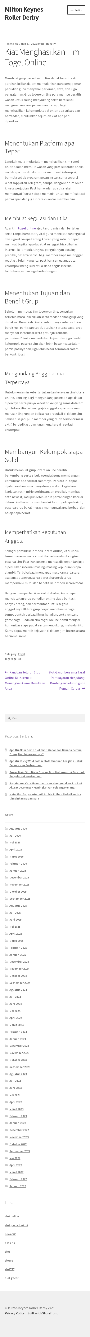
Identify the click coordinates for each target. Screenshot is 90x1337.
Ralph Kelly (48, 44)
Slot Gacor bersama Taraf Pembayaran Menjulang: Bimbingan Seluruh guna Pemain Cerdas (66, 680)
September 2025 (19, 898)
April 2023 (15, 1102)
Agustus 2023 (18, 1074)
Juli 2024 (15, 997)
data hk (10, 1243)
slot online (12, 1216)
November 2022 (19, 1137)
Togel (21, 654)
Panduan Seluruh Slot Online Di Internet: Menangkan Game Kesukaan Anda (25, 680)
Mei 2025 (14, 926)
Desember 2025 (19, 877)
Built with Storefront (42, 1313)
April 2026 (15, 849)
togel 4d (15, 659)
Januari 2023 (17, 1123)
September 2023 (19, 1067)
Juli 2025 (15, 913)
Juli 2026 (15, 835)
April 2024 (15, 1018)
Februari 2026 (18, 863)
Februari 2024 (18, 1032)
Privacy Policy (14, 1313)
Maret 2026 (16, 856)
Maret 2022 (16, 1172)
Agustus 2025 (18, 906)
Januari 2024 (17, 1039)
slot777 (9, 1269)
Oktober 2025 (18, 891)
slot (7, 1251)
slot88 (9, 1260)
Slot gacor (11, 1278)
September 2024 (19, 983)
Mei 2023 (14, 1095)
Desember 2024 (19, 961)
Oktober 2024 (18, 976)
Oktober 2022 (18, 1144)
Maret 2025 (16, 941)
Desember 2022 (19, 1130)
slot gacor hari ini (16, 1225)
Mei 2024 (14, 1011)
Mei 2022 (14, 1158)
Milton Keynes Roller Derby (24, 13)
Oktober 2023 (18, 1060)
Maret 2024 (16, 1025)
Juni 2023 (15, 1088)
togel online (27, 228)
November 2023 (19, 1053)
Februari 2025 (18, 948)
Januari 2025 (17, 955)
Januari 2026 (17, 870)
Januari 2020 (17, 1186)
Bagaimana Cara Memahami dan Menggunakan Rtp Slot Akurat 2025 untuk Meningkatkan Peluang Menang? (45, 785)
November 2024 (19, 969)
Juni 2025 (15, 919)
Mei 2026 (14, 842)
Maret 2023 (16, 1109)
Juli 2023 (15, 1081)
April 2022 (15, 1165)
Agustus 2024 (18, 990)
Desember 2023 (19, 1046)
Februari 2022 (18, 1179)
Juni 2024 (15, 1004)
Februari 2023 (18, 1116)
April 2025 (15, 933)
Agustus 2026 (18, 828)
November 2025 (19, 884)
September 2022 (19, 1151)
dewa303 (10, 1234)
